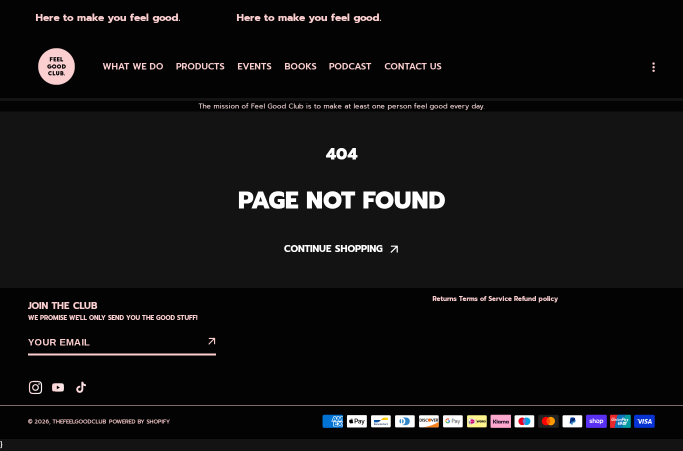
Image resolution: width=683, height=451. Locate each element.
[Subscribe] (211, 343)
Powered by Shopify (139, 422)
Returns (445, 299)
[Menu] (653, 67)
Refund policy (536, 299)
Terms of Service (486, 299)
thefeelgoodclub (79, 422)
